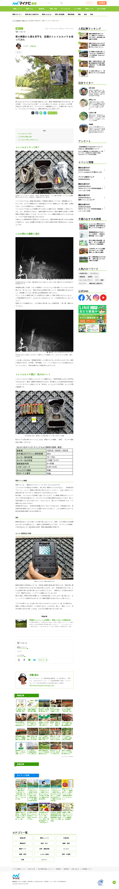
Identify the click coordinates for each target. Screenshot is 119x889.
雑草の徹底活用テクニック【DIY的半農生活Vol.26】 (44, 752)
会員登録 (102, 3)
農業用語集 (71, 14)
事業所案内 (30, 881)
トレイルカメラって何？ (25, 133)
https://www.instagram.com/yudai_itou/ (42, 685)
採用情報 (46, 881)
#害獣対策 (19, 651)
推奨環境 (66, 869)
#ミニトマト (82, 283)
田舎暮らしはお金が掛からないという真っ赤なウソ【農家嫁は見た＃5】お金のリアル (44, 724)
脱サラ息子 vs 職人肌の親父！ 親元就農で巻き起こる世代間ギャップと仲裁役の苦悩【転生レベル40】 (44, 709)
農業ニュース (44, 838)
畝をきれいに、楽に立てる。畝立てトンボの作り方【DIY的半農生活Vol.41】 (55, 752)
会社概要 (24, 881)
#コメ (96, 276)
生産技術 (66, 838)
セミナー (44, 859)
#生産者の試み (83, 273)
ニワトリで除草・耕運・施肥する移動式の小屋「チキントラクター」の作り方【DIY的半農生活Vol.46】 (44, 738)
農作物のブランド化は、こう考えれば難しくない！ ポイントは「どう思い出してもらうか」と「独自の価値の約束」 (21, 752)
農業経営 (23, 843)
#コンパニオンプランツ (86, 280)
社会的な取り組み (38, 881)
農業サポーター (17, 14)
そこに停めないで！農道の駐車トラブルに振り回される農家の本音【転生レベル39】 (32, 752)
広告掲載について (87, 869)
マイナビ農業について (18, 869)
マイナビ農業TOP (16, 20)
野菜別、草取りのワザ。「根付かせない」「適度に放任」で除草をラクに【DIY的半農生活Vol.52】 (55, 724)
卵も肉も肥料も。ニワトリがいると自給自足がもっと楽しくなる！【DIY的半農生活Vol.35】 (21, 724)
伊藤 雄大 (33, 46)
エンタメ (66, 849)
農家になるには (46, 14)
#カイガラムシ (94, 273)
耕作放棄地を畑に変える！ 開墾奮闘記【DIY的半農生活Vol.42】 (21, 738)
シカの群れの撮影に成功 (25, 136)
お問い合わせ (75, 869)
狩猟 (22, 859)
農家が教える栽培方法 (32, 14)
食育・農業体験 (44, 849)
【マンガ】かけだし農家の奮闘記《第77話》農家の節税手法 (32, 709)
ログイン (90, 3)
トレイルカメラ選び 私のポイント (28, 139)
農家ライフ (25, 20)
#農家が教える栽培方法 (95, 283)
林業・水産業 (66, 854)
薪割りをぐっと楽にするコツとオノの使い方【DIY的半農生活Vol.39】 (55, 738)
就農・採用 (22, 854)
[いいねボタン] (17, 32)
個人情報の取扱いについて (45, 869)
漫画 (85, 14)
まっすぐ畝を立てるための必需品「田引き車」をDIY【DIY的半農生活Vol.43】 (67, 709)
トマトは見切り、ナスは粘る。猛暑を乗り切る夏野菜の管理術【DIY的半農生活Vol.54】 (67, 738)
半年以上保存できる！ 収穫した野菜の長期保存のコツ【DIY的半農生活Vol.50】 (67, 724)
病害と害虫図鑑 (59, 14)
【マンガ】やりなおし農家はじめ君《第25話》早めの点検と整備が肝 (21, 709)
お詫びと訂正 (31, 869)
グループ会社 (53, 881)
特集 (91, 14)
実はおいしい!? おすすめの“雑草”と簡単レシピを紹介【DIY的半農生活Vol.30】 (55, 709)
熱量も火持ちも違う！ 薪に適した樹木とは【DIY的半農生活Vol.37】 (32, 738)
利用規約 (58, 869)
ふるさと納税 (44, 854)
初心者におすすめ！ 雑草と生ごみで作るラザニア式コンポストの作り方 (32, 724)
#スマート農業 (99, 280)
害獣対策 (19, 52)
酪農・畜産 (66, 843)
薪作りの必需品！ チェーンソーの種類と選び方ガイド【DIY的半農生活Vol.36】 (67, 752)
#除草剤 (90, 276)
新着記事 (23, 838)
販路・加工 (44, 843)
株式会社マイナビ (16, 881)
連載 (79, 14)
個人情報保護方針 (62, 881)
